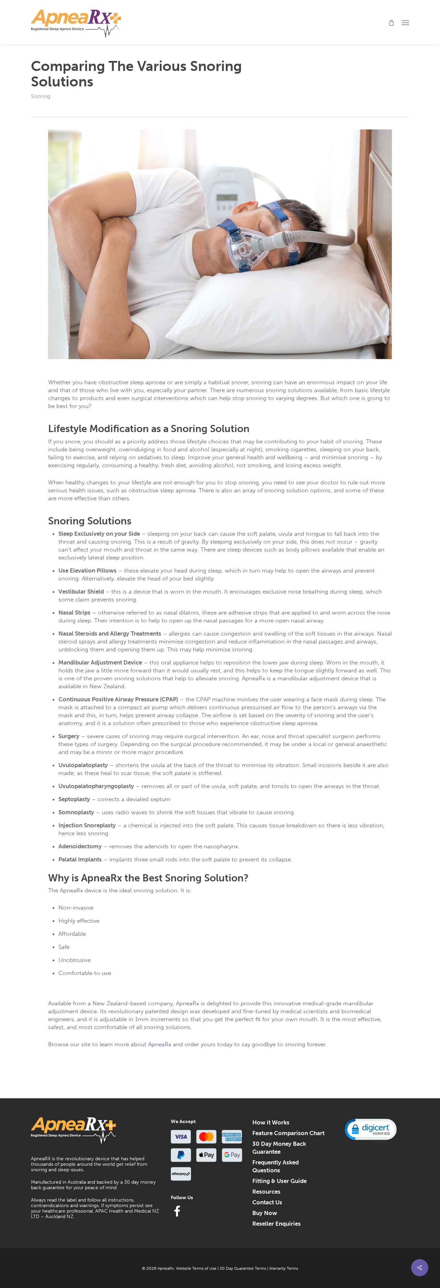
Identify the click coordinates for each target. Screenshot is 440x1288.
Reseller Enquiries (276, 1223)
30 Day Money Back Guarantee (279, 1147)
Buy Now (264, 1213)
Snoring (40, 96)
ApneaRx (159, 1044)
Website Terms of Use (196, 1268)
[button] (405, 22)
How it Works (270, 1122)
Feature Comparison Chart (288, 1133)
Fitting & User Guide (279, 1180)
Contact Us (267, 1202)
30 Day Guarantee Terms (243, 1268)
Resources (266, 1191)
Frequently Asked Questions (275, 1166)
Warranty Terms (283, 1268)
